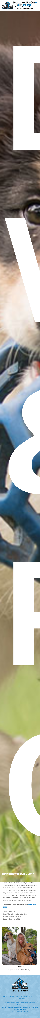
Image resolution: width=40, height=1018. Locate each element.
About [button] (31, 996)
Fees (17, 996)
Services (11, 996)
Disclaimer (20, 1005)
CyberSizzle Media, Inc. (22, 1011)
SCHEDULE (22, 999)
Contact (14, 999)
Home (5, 996)
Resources (23, 996)
